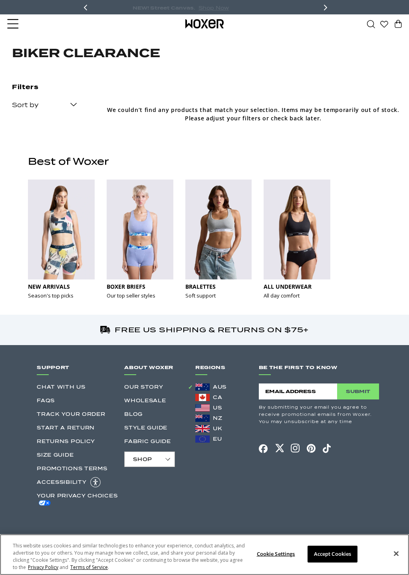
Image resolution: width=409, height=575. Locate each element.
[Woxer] (205, 23)
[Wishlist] (384, 23)
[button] (13, 24)
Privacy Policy (43, 567)
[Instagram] (295, 448)
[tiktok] (327, 448)
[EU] (202, 439)
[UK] (202, 428)
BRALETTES (200, 286)
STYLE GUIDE (145, 428)
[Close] (396, 554)
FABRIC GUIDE (147, 441)
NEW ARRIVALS (49, 286)
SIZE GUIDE (55, 455)
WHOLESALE (145, 400)
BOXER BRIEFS (126, 286)
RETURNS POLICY (66, 441)
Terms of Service (89, 567)
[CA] (202, 397)
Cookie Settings (276, 553)
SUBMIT (358, 391)
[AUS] (202, 387)
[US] (202, 407)
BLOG (133, 414)
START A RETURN (66, 428)
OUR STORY (143, 387)
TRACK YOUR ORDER (71, 414)
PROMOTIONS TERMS (72, 468)
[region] (204, 554)
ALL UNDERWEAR (288, 286)
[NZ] (202, 418)
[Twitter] (279, 448)
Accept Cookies (332, 553)
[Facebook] (263, 448)
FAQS (46, 400)
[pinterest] (311, 448)
